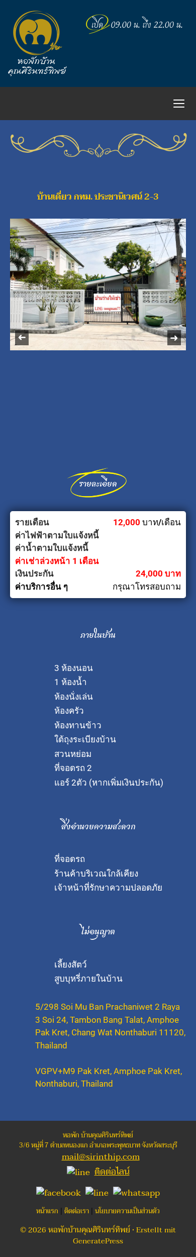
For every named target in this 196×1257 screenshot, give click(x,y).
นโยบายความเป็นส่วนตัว (127, 1211)
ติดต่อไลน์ (112, 1172)
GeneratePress (98, 1240)
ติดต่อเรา (76, 1211)
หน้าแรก (47, 1211)
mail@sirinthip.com (101, 1156)
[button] (22, 337)
